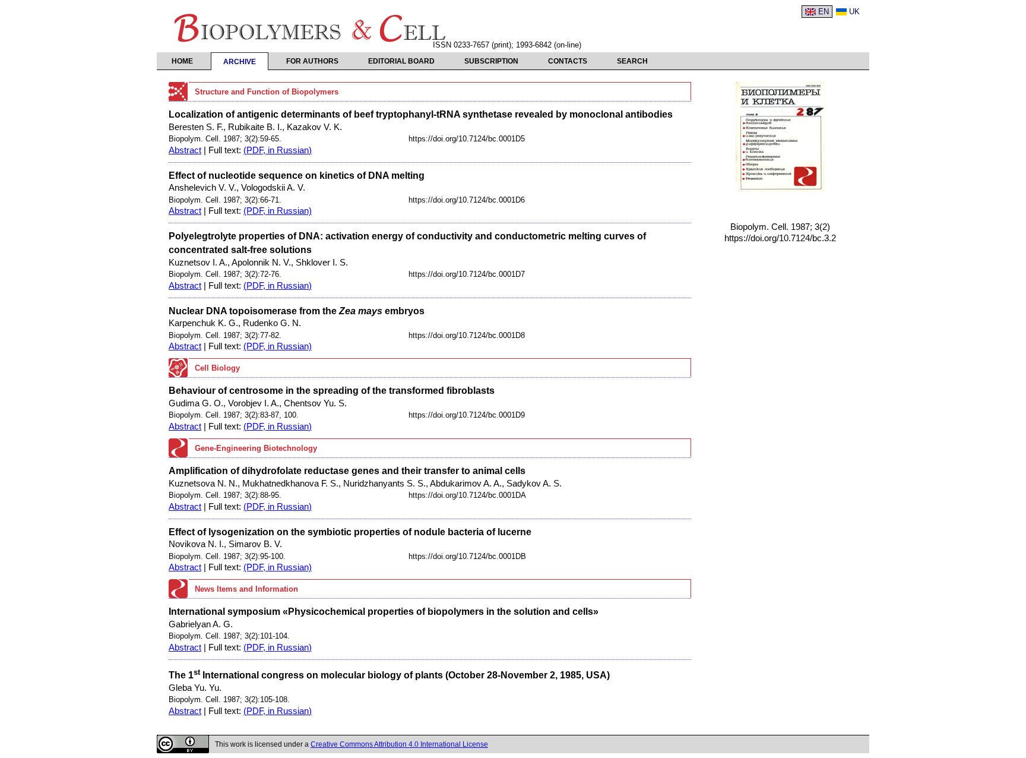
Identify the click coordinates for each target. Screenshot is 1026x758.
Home (182, 61)
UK (854, 11)
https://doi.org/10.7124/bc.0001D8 (466, 335)
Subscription (491, 61)
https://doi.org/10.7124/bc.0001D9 (466, 414)
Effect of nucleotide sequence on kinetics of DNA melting (297, 175)
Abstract (185, 150)
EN (823, 11)
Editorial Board (401, 61)
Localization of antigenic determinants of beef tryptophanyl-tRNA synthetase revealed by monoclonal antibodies (421, 114)
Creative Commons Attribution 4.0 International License (399, 744)
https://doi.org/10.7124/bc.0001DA (467, 495)
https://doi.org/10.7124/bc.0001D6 (466, 199)
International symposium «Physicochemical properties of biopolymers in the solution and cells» (383, 611)
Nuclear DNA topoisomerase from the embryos (297, 310)
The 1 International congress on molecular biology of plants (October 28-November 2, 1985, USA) (389, 674)
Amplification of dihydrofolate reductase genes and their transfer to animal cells (347, 470)
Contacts (567, 61)
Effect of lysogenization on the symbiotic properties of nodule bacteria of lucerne (350, 531)
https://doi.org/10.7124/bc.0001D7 (466, 274)
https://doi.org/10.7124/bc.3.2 (780, 238)
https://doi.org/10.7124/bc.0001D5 (466, 138)
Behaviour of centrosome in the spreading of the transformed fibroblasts (332, 390)
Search (632, 61)
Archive (239, 62)
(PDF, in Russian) (277, 150)
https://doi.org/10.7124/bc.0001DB (467, 556)
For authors (312, 61)
